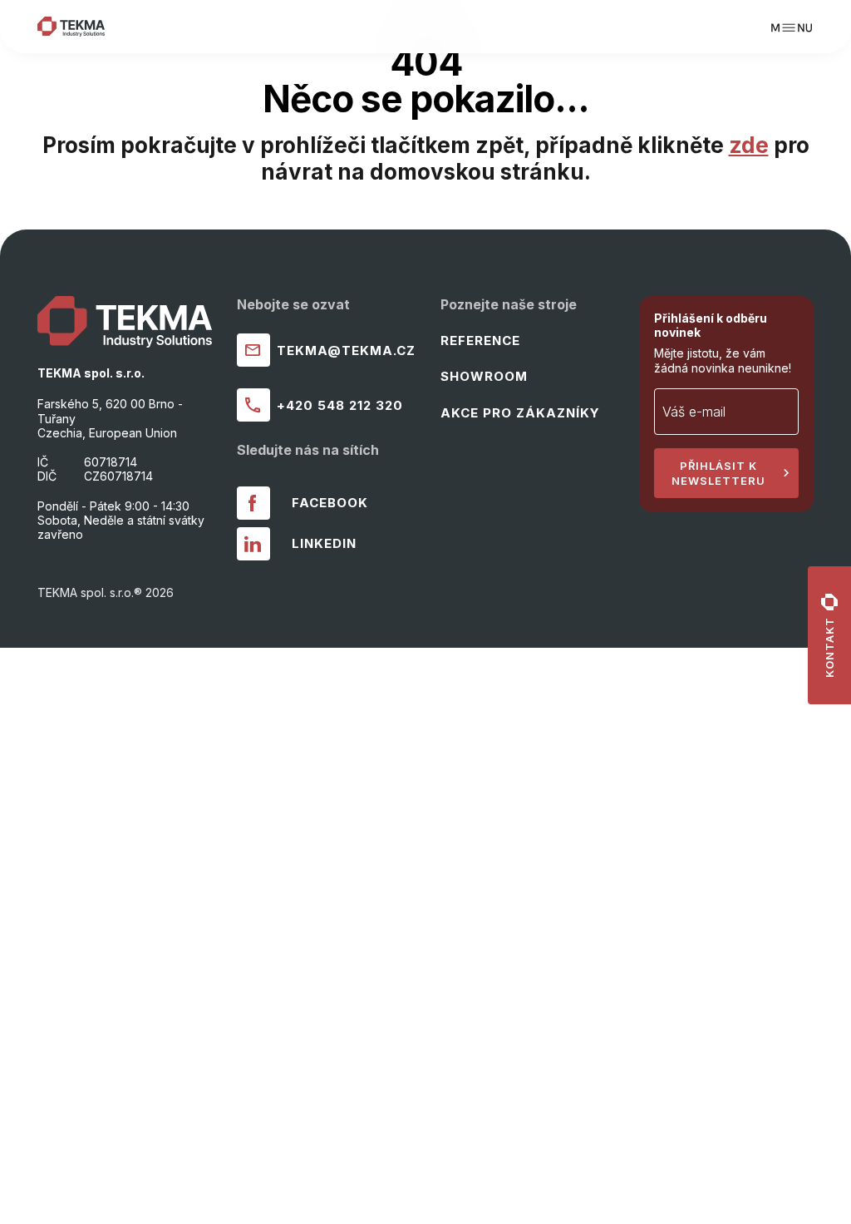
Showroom (484, 376)
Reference (480, 340)
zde (749, 145)
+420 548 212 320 (340, 405)
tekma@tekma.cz (346, 350)
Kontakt (829, 647)
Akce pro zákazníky (520, 413)
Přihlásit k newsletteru (718, 473)
